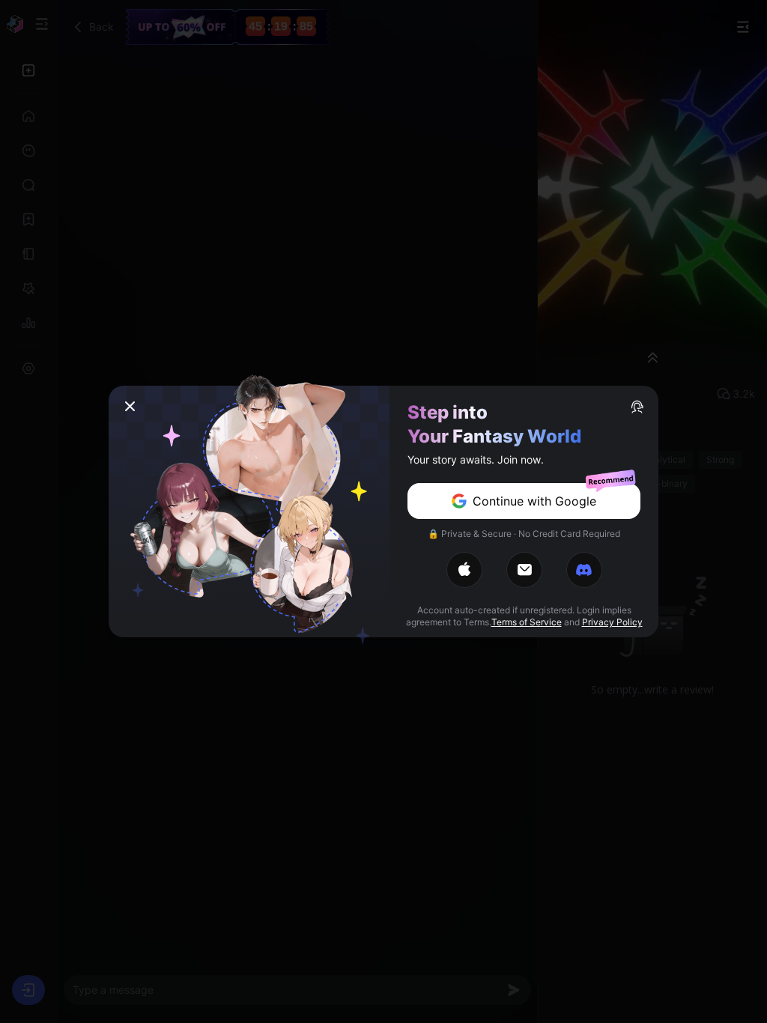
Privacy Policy (612, 622)
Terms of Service (526, 622)
